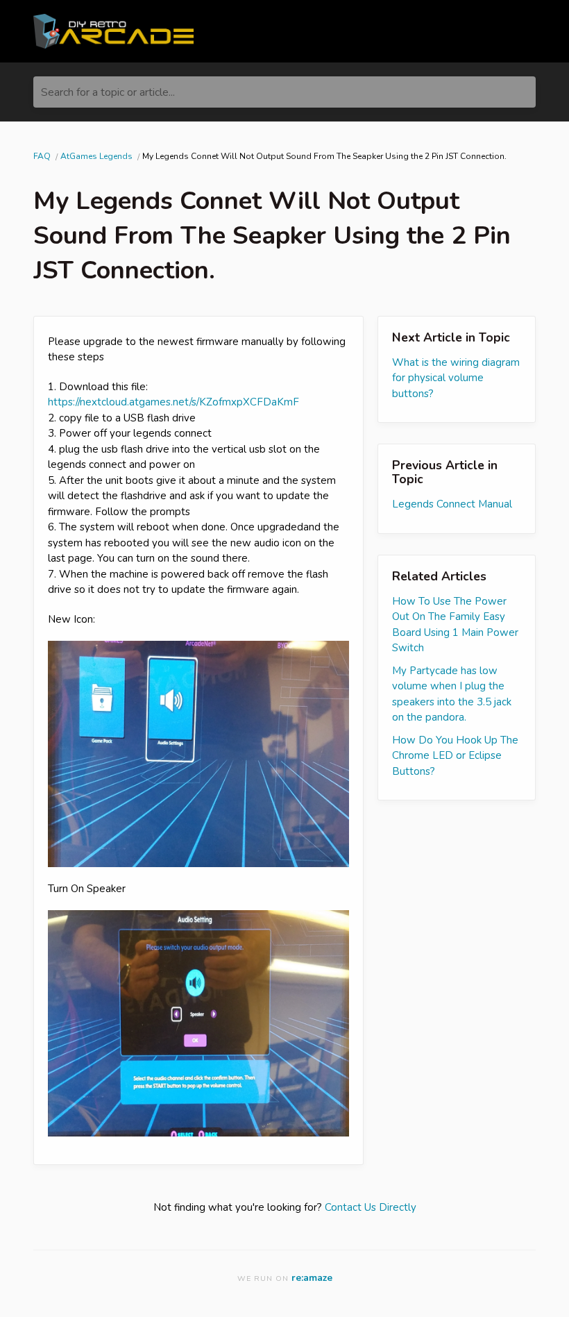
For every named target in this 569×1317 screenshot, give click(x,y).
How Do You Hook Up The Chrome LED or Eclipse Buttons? (455, 755)
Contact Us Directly (370, 1207)
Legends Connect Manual (452, 504)
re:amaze (311, 1277)
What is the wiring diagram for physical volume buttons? (456, 378)
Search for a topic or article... (108, 92)
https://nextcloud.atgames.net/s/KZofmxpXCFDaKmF (173, 402)
